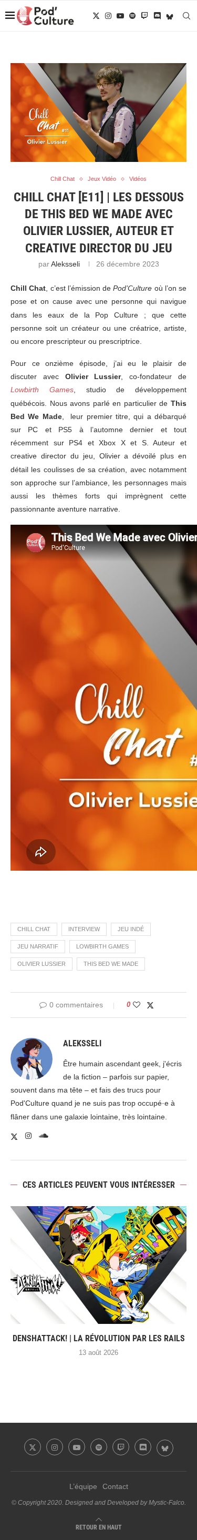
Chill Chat (33, 929)
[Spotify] (132, 16)
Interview (84, 929)
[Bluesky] (169, 16)
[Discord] (157, 16)
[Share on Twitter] (150, 1005)
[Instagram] (108, 16)
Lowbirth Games (102, 946)
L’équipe (83, 1486)
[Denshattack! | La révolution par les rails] (98, 1264)
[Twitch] (144, 16)
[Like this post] (136, 1005)
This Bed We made (111, 964)
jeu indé (131, 929)
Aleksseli (65, 264)
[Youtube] (120, 16)
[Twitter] (96, 16)
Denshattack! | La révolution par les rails (99, 1338)
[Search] (186, 16)
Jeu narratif (37, 946)
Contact (115, 1486)
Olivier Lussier (41, 964)
